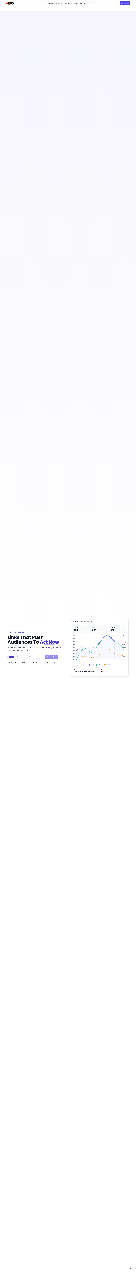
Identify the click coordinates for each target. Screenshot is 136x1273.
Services (51, 3)
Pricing (75, 3)
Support (82, 3)
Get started (125, 3)
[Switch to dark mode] (131, 1268)
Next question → (99, 717)
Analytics (59, 3)
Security (68, 3)
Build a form (14, 618)
